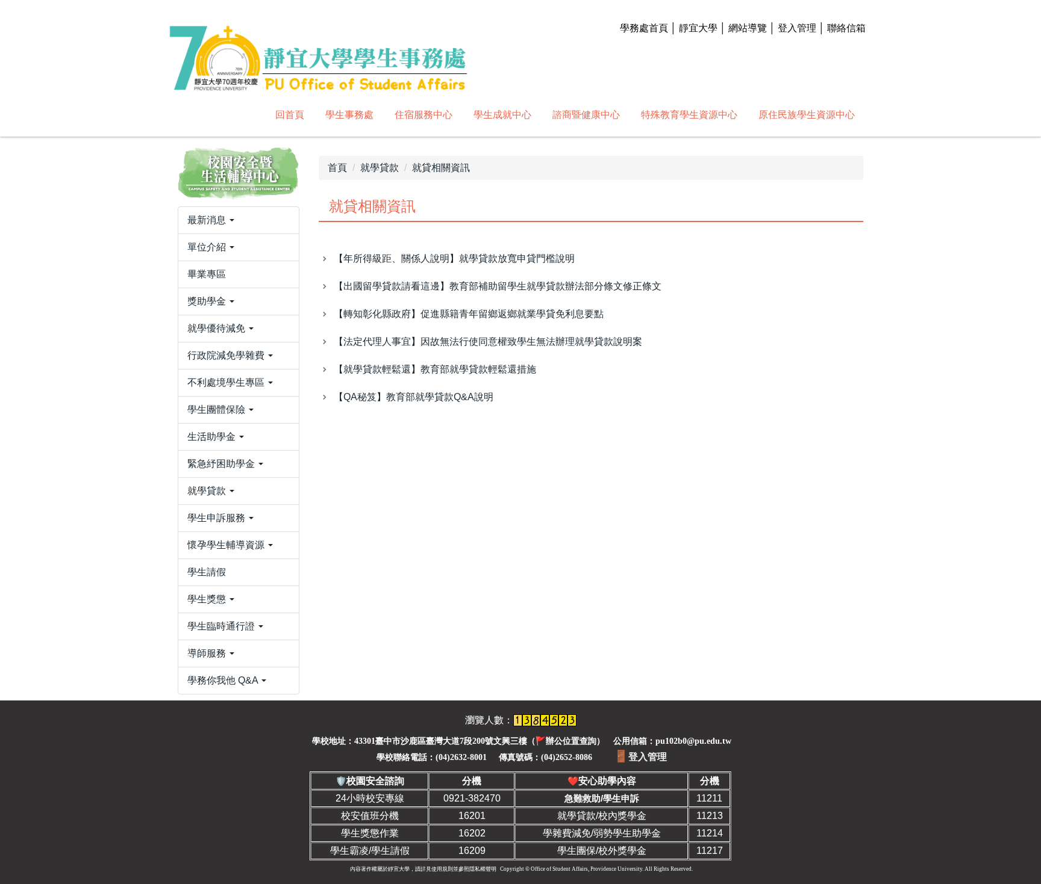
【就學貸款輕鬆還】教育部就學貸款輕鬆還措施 (435, 369)
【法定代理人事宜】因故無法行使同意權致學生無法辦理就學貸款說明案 (488, 341)
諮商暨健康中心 (586, 115)
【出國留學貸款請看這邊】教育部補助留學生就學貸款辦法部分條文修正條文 (497, 286)
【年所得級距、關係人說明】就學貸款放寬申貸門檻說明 (454, 258)
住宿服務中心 (423, 115)
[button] (238, 220)
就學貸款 (379, 167)
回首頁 (289, 115)
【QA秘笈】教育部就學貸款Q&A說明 (413, 397)
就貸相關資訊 (441, 167)
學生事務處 (349, 115)
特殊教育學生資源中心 (689, 115)
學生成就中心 (502, 115)
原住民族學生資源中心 (806, 115)
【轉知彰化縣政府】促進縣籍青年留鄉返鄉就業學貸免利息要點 (469, 314)
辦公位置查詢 (571, 741)
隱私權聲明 (482, 869)
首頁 (337, 167)
